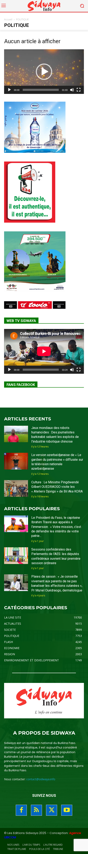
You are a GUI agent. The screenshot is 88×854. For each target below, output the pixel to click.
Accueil (8, 19)
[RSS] (36, 810)
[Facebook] (21, 810)
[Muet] (72, 90)
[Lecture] (9, 90)
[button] (44, 72)
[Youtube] (66, 810)
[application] (44, 71)
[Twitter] (51, 810)
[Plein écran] (79, 90)
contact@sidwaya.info (40, 779)
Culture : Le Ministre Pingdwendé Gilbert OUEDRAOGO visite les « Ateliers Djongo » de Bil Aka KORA (57, 486)
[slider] (41, 90)
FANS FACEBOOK (21, 384)
